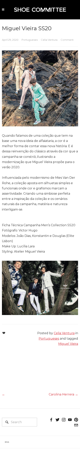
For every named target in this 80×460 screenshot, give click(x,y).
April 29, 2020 (10, 39)
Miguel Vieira (68, 344)
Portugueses (30, 39)
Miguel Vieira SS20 (26, 28)
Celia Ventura (49, 39)
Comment (67, 40)
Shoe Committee (40, 4)
